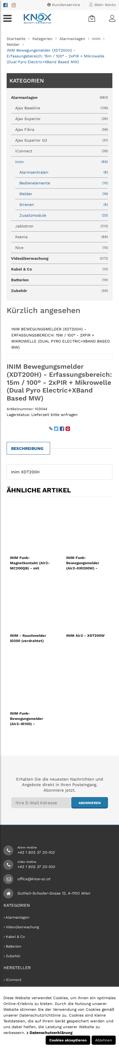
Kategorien (42, 38)
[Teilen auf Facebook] (62, 428)
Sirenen (63, 204)
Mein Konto (104, 4)
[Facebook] (5, 5)
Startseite (16, 38)
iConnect (61, 151)
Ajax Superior (61, 118)
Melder (13, 44)
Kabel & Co (59, 269)
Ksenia (61, 237)
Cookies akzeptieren (68, 1040)
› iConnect (12, 980)
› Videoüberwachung (21, 927)
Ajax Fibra (61, 129)
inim (96, 38)
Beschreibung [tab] (27, 448)
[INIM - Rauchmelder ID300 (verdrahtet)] (31, 605)
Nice (61, 247)
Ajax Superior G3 (61, 140)
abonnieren (90, 803)
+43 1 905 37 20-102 (36, 852)
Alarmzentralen (63, 172)
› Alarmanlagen (16, 917)
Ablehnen (103, 1040)
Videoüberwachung (59, 258)
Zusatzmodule (63, 215)
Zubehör (59, 290)
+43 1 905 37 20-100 (36, 866)
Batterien (59, 280)
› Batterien (12, 946)
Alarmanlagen (72, 38)
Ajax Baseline (61, 108)
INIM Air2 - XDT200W (85, 635)
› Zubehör (12, 956)
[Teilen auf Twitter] (56, 428)
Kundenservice (65, 4)
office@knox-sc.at (34, 879)
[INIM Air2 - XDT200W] (87, 605)
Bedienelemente (63, 183)
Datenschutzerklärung (51, 1032)
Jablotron (61, 226)
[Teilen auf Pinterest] (68, 428)
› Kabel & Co (14, 937)
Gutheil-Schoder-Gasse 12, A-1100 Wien (53, 893)
